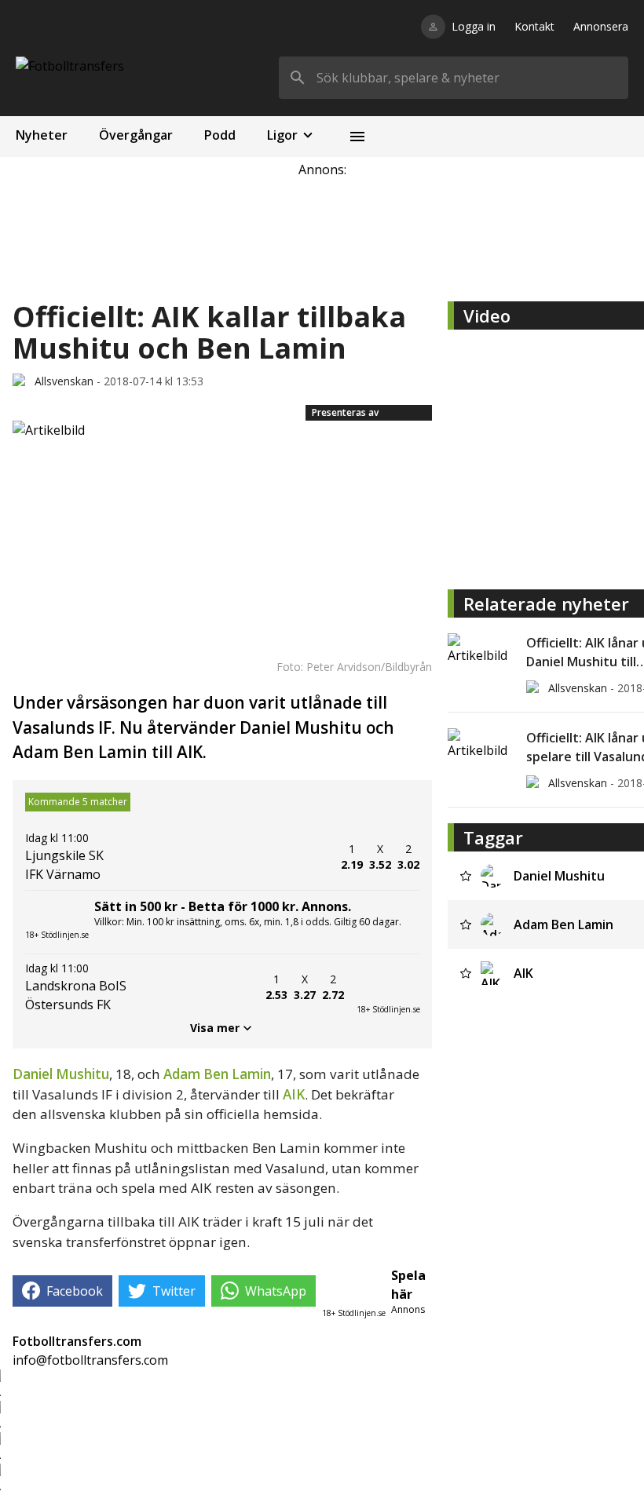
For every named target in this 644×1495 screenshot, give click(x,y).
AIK (294, 1094)
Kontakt (534, 26)
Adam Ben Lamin (217, 1074)
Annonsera (600, 26)
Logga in (474, 26)
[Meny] (357, 136)
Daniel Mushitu (61, 1074)
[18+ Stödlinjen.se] (388, 987)
